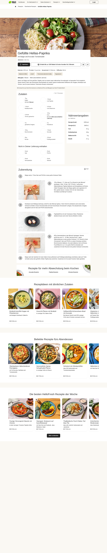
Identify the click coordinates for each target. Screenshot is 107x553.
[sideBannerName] (78, 100)
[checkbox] (18, 60)
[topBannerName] (53, 13)
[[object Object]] (83, 64)
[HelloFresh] (12, 2)
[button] (40, 94)
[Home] (15, 7)
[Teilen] (87, 64)
